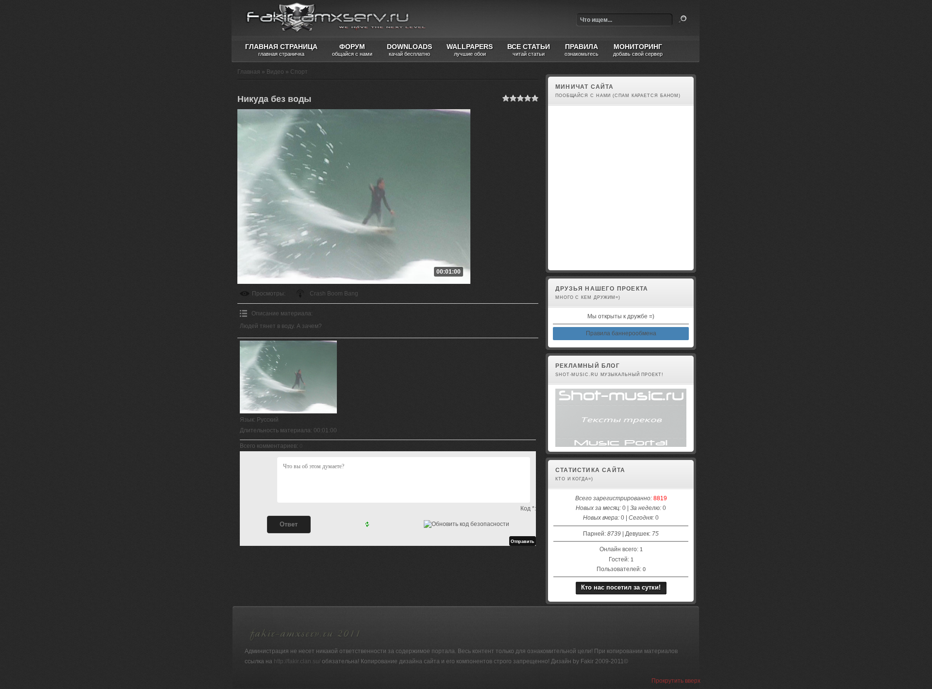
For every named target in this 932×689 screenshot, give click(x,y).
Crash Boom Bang (334, 293)
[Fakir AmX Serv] (305, 642)
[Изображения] (288, 377)
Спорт (299, 71)
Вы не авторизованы (582, 260)
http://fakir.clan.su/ (297, 661)
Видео (275, 71)
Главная (248, 71)
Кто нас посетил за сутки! (621, 587)
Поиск (682, 19)
